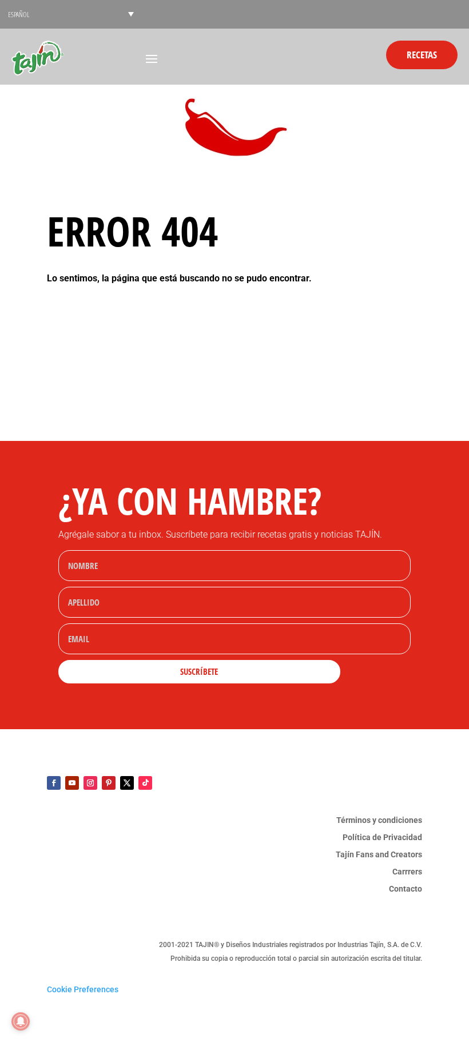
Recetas (422, 54)
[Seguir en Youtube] (72, 783)
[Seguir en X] (127, 783)
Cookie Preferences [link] (82, 989)
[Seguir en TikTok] (145, 783)
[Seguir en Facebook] (54, 783)
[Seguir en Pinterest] (109, 783)
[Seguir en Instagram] (90, 783)
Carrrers (407, 872)
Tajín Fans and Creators (379, 854)
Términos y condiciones (379, 820)
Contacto (405, 889)
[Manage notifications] (20, 1021)
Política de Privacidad (382, 837)
